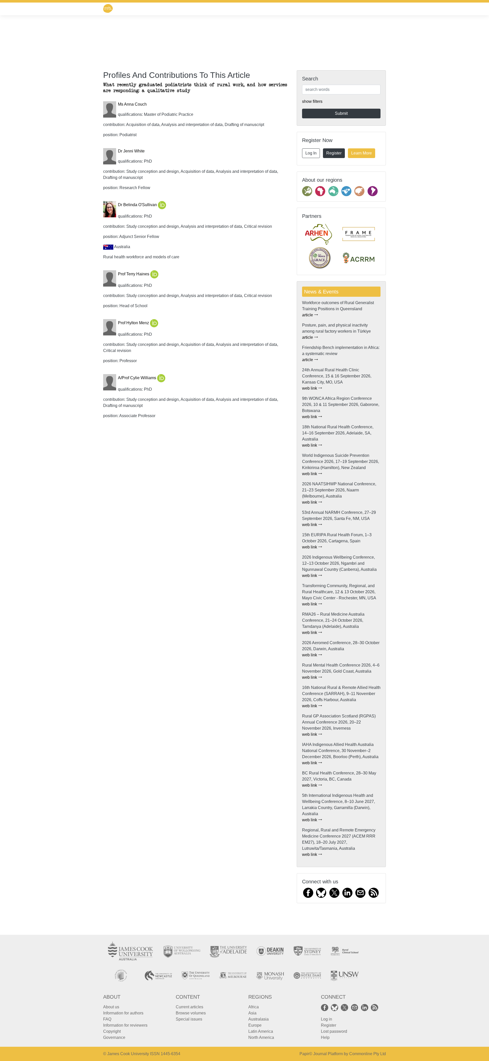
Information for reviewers (125, 1025)
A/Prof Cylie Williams (137, 378)
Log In (311, 153)
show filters (312, 101)
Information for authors (123, 1013)
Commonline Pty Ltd (367, 1054)
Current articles (189, 1007)
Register (334, 153)
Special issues (189, 1019)
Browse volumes (191, 1013)
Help (325, 1037)
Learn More (361, 153)
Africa (253, 1007)
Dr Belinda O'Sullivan (138, 205)
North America (261, 1037)
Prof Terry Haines (134, 274)
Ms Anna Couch (132, 104)
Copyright (112, 1031)
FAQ (107, 1019)
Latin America (260, 1031)
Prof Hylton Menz (134, 323)
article (308, 315)
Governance (114, 1037)
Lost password (334, 1031)
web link (310, 388)
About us (111, 1007)
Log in (326, 1019)
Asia (252, 1013)
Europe (255, 1025)
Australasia (258, 1019)
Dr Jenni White (131, 151)
